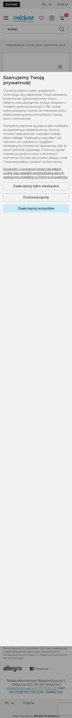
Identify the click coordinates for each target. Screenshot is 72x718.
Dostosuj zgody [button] (36, 197)
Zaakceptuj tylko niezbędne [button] (36, 186)
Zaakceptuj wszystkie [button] (36, 208)
